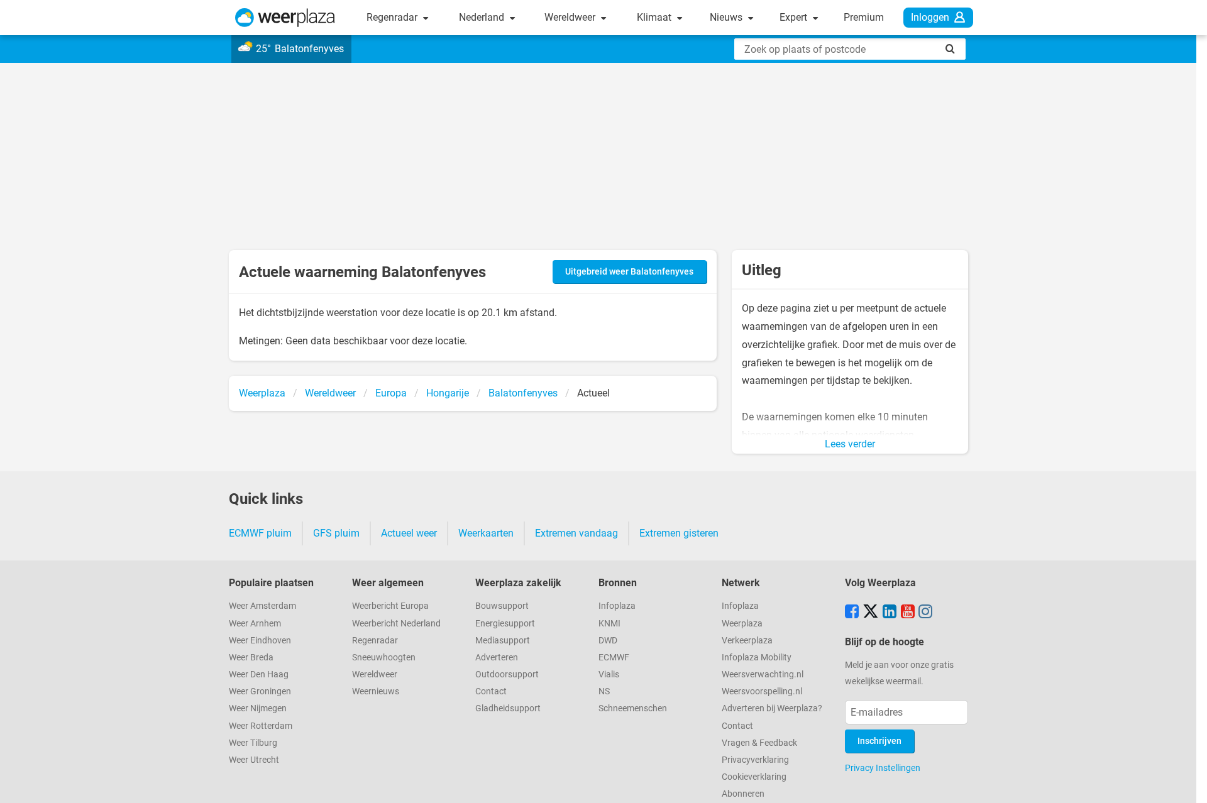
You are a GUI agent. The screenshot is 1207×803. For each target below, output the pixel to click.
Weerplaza (742, 623)
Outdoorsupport (507, 674)
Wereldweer (571, 17)
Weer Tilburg (253, 743)
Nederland (483, 17)
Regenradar (393, 17)
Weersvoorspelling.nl (762, 691)
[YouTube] (908, 612)
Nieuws (727, 17)
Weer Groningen (260, 691)
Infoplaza (617, 606)
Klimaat (655, 17)
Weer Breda (251, 657)
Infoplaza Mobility (756, 657)
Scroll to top (1187, 783)
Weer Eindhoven (260, 640)
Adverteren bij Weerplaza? (772, 708)
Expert (795, 17)
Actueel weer (409, 533)
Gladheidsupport (508, 708)
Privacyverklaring (755, 760)
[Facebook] (852, 612)
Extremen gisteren (679, 533)
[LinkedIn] (889, 612)
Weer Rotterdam (260, 726)
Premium (864, 17)
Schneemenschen (632, 708)
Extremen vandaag (576, 533)
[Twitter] (871, 612)
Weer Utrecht (254, 760)
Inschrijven (879, 741)
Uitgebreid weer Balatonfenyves (629, 271)
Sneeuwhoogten (384, 657)
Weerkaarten (486, 533)
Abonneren (743, 794)
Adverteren (496, 657)
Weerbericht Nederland (396, 623)
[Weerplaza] (285, 17)
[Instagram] (925, 612)
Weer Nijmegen (258, 708)
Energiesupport (505, 623)
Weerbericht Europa (390, 606)
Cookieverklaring (754, 777)
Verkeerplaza (747, 640)
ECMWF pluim (260, 533)
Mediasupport (502, 640)
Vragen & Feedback (759, 743)
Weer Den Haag (259, 674)
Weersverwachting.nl (762, 674)
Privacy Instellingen (882, 768)
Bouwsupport (502, 606)
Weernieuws (375, 691)
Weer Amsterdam (262, 606)
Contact (491, 691)
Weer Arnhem (255, 623)
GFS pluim (336, 533)
